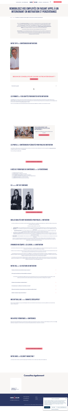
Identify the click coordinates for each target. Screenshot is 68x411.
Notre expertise (26, 396)
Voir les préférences (61, 407)
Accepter (47, 407)
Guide (14, 17)
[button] (66, 398)
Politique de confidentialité (54, 409)
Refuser (53, 407)
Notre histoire (25, 400)
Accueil (11, 17)
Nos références (26, 398)
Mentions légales (33, 404)
